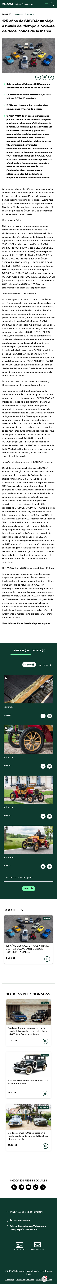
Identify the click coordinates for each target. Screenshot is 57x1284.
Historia (30, 14)
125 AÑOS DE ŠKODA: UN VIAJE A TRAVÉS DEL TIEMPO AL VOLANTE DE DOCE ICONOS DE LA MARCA (27, 948)
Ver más (28, 888)
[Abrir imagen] (29, 689)
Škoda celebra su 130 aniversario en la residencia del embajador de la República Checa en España (28, 1136)
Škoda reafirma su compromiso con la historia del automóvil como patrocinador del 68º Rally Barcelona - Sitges (28, 1031)
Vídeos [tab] (38, 650)
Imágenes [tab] (21, 650)
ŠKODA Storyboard (20, 1220)
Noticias (19, 14)
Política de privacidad (25, 1279)
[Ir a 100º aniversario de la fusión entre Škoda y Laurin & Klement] (28, 1064)
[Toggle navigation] (46, 4)
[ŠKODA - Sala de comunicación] (17, 4)
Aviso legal (9, 1279)
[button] (52, 4)
